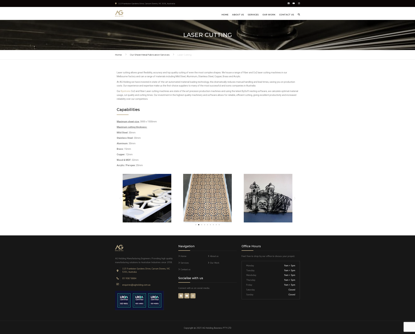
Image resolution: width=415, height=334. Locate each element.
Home (224, 14)
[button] (120, 198)
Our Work (268, 14)
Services (253, 14)
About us (238, 14)
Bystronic (125, 91)
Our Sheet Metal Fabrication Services (149, 54)
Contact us (286, 14)
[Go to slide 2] (198, 224)
